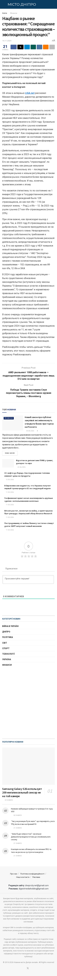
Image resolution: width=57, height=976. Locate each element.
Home (4, 13)
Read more (11, 453)
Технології (8, 654)
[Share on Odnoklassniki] (46, 47)
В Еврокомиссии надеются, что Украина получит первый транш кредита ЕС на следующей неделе (27, 487)
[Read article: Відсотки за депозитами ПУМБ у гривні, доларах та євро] (8, 463)
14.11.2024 (6, 41)
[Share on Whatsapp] (33, 47)
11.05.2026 (10, 492)
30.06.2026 (30, 431)
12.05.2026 (10, 479)
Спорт (6, 648)
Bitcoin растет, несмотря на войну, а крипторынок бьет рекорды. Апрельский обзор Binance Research (28, 512)
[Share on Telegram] (27, 47)
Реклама (36, 877)
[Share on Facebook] (14, 47)
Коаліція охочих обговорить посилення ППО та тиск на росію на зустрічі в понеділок (31, 850)
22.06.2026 (21, 467)
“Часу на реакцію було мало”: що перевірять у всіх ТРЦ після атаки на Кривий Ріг (33, 822)
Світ (4, 643)
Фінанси (13, 13)
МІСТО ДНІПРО (22, 4)
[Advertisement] (28, 705)
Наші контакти (22, 877)
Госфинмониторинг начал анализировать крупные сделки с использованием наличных (28, 499)
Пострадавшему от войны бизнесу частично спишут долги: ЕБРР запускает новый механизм (29, 524)
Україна (6, 659)
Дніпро (6, 632)
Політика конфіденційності (32, 874)
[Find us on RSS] (31, 968)
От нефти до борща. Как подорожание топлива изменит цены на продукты (27, 474)
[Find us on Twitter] (28, 968)
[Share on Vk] (39, 47)
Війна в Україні (10, 626)
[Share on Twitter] (20, 47)
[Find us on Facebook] (24, 968)
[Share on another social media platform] (52, 47)
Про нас (13, 874)
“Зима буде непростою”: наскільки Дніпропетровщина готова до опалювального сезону (31, 837)
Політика (7, 637)
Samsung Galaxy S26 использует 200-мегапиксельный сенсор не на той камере (22, 792)
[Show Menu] (3, 4)
